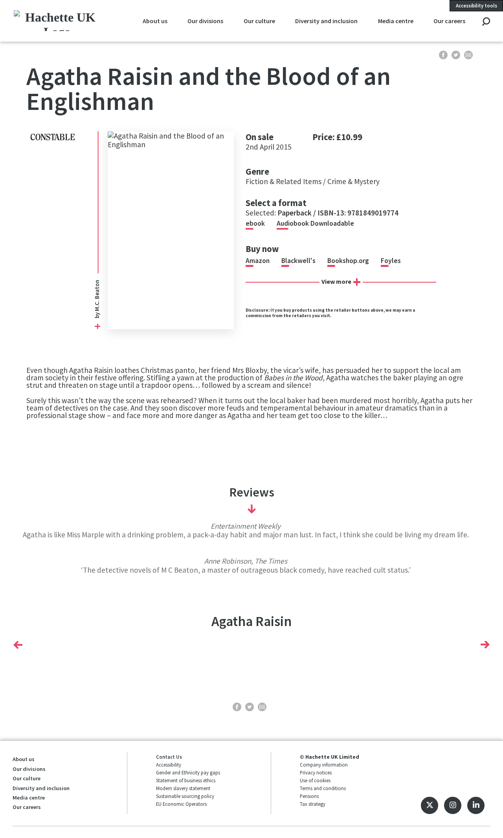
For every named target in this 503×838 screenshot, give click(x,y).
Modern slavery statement (183, 788)
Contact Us (169, 757)
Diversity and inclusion (326, 21)
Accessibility (168, 764)
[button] (18, 645)
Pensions (309, 796)
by (97, 314)
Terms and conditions (323, 788)
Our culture (259, 21)
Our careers (449, 21)
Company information (324, 764)
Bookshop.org (348, 260)
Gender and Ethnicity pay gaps (188, 772)
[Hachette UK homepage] (57, 20)
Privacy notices (316, 772)
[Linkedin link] (476, 805)
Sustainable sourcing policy (185, 796)
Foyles (391, 260)
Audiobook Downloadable (315, 223)
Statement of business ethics (185, 780)
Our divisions (205, 21)
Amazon (258, 260)
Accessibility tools (476, 5)
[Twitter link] (429, 805)
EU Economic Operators (181, 804)
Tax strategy (312, 804)
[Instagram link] (452, 805)
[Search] (486, 22)
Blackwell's (298, 260)
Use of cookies (315, 780)
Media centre (395, 21)
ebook (255, 223)
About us (155, 21)
